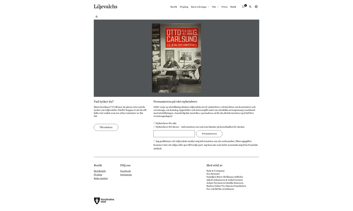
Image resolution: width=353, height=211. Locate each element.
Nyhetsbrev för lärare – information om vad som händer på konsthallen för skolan (199, 127)
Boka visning (101, 178)
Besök (173, 7)
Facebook (125, 171)
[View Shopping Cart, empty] (243, 7)
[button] (250, 7)
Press (224, 7)
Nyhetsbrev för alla (165, 123)
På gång (184, 7)
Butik (233, 7)
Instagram (126, 174)
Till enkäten (106, 127)
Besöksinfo (100, 171)
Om (214, 7)
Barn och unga (198, 7)
